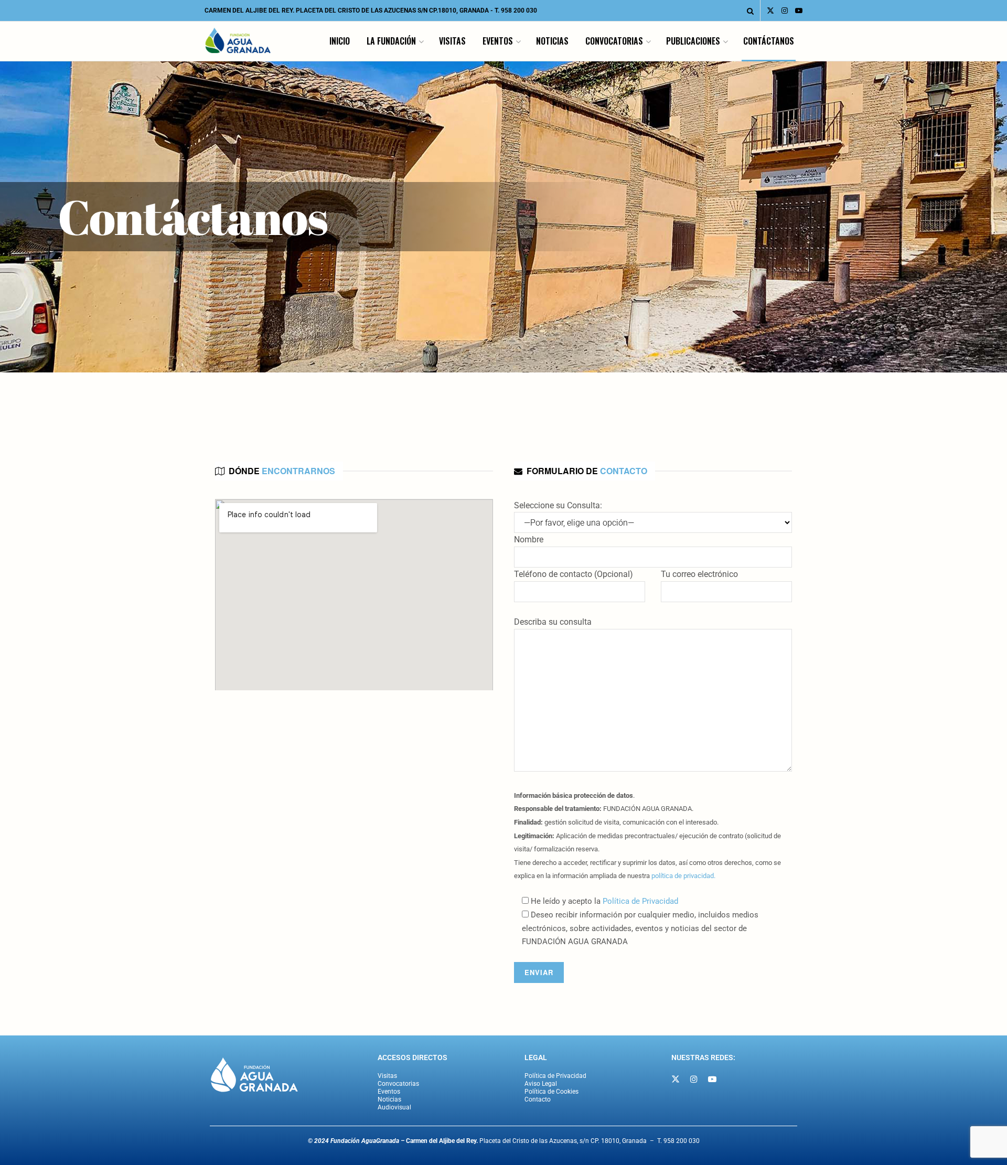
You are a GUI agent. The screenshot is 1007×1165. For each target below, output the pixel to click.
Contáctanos (768, 41)
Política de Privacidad (640, 901)
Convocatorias (614, 41)
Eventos (498, 41)
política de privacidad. (683, 876)
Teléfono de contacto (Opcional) (573, 574)
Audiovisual (394, 1107)
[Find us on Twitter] (770, 10)
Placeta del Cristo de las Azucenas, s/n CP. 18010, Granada (526, 1141)
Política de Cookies (551, 1091)
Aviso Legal (540, 1083)
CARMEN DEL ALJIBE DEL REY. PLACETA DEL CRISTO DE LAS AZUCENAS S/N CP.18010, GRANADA (347, 10)
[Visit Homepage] (238, 41)
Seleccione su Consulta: (558, 505)
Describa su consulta (553, 622)
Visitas (452, 41)
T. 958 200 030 (516, 10)
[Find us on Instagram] (784, 10)
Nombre (528, 539)
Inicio (339, 41)
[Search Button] (750, 10)
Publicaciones (693, 41)
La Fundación (391, 41)
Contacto (537, 1099)
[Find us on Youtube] (798, 10)
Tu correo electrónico (699, 574)
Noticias (552, 41)
